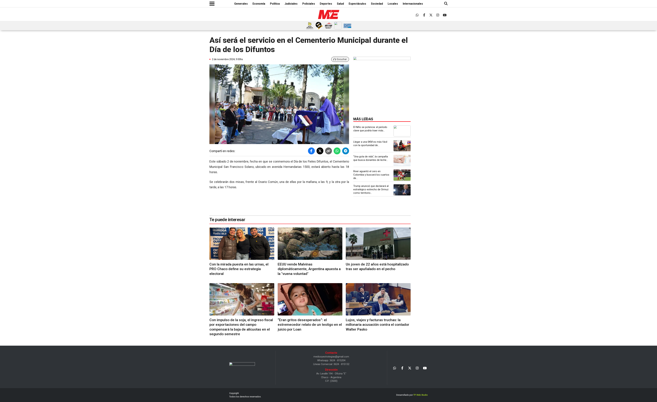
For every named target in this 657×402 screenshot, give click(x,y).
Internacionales (413, 3)
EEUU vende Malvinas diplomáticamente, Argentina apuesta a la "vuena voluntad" (309, 269)
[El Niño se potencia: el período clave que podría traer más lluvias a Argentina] (402, 131)
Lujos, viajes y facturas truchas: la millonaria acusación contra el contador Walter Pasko (377, 324)
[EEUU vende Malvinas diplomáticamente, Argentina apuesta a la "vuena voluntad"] (310, 243)
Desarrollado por (412, 395)
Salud (340, 3)
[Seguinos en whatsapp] (417, 15)
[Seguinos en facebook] (424, 15)
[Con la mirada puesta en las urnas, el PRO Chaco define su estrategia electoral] (241, 243)
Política (275, 3)
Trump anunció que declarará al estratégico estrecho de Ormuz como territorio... (371, 189)
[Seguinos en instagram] (438, 15)
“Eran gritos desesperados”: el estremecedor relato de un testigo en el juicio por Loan (310, 324)
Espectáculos (357, 3)
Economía (259, 3)
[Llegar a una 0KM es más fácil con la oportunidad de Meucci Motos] (402, 145)
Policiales (308, 3)
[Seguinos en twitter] (431, 15)
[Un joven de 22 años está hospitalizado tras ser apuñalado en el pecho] (378, 243)
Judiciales (291, 3)
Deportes (326, 3)
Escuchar (342, 59)
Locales (393, 3)
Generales (241, 3)
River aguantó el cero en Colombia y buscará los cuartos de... (371, 175)
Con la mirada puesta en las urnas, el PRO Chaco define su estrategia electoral (238, 269)
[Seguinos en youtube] (445, 15)
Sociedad (377, 3)
